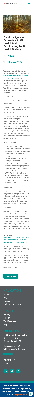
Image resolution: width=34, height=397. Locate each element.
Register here (10, 276)
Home (6, 294)
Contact (8, 354)
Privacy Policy (9, 359)
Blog (5, 324)
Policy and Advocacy (12, 304)
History (6, 314)
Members (7, 301)
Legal (5, 363)
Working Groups (10, 321)
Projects (7, 297)
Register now (20, 394)
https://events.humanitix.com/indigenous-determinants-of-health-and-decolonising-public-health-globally (16, 240)
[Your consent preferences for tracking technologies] (31, 394)
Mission (6, 317)
